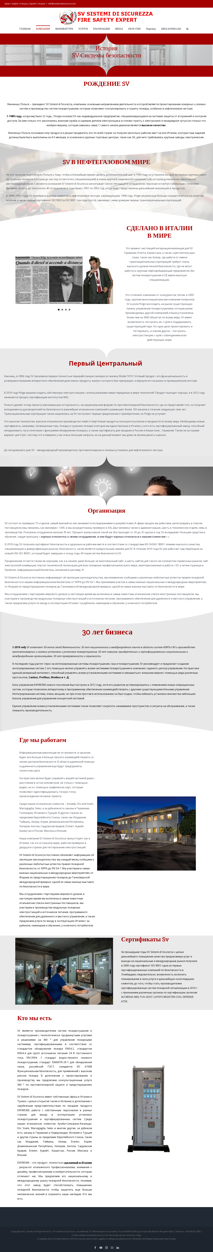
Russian (42, 3)
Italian (7, 3)
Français (23, 3)
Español (32, 3)
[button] (187, 28)
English (15, 3)
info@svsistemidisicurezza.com (62, 3)
